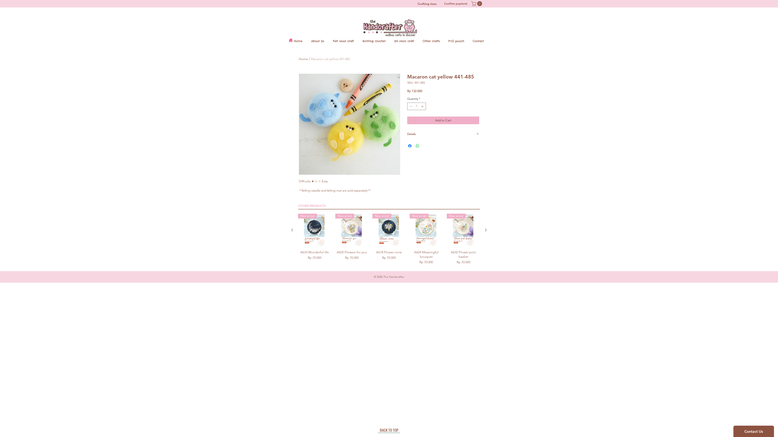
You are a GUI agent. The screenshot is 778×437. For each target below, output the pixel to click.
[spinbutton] (416, 106)
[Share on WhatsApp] (417, 145)
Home (303, 59)
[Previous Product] (292, 230)
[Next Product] (485, 230)
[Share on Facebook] (409, 145)
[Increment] (422, 106)
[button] (477, 3)
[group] (389, 239)
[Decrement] (410, 106)
